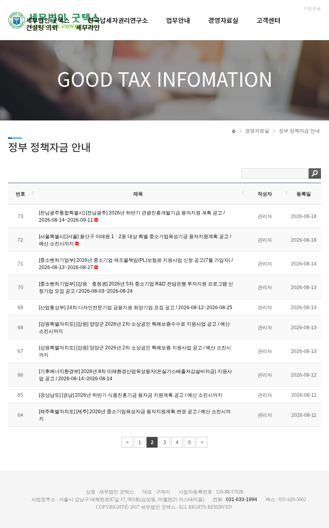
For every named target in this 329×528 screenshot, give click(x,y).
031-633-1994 (241, 499)
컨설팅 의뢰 (42, 27)
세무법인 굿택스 (48, 20)
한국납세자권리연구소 (118, 20)
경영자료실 (223, 20)
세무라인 (88, 27)
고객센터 (268, 20)
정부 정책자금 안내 (299, 131)
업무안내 (178, 20)
